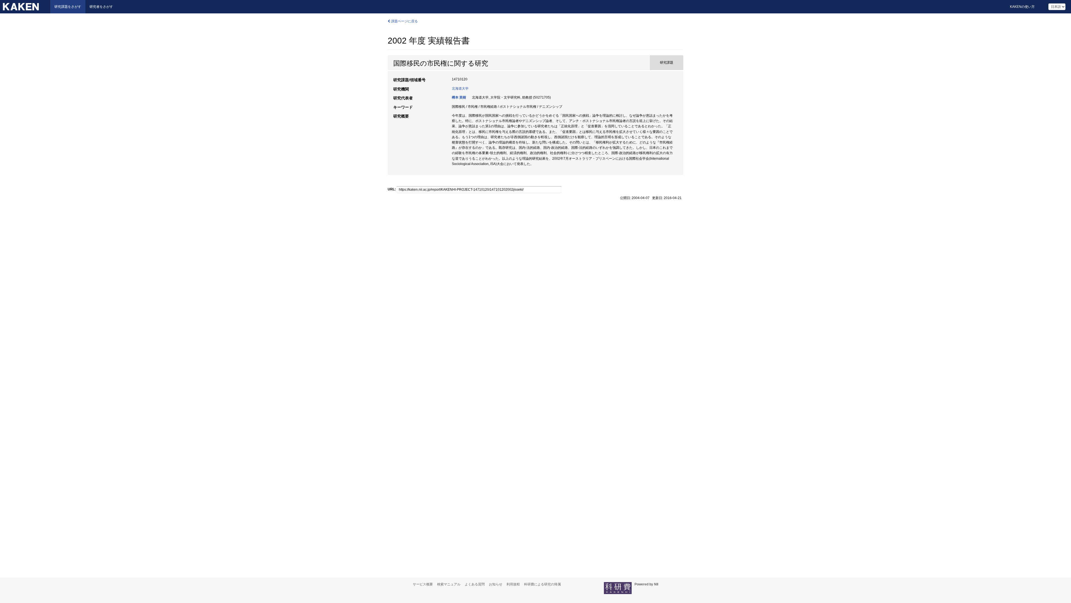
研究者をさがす (101, 7)
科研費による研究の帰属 (542, 584)
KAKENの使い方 (1022, 7)
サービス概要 (423, 584)
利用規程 (513, 584)
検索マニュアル (448, 584)
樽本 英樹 (459, 97)
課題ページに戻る (404, 21)
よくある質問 (475, 584)
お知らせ (495, 584)
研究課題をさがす (67, 7)
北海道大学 (460, 88)
